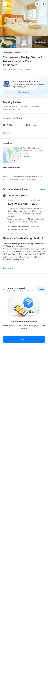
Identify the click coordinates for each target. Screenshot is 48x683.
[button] (11, 155)
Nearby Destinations (11, 167)
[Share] (43, 4)
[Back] (5, 4)
